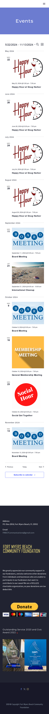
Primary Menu (44, 4)
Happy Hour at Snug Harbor (26, 86)
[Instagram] (28, 689)
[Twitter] (24, 689)
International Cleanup (23, 290)
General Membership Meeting (27, 374)
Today (24, 467)
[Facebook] (21, 689)
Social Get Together (22, 415)
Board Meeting (19, 256)
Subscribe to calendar (23, 474)
